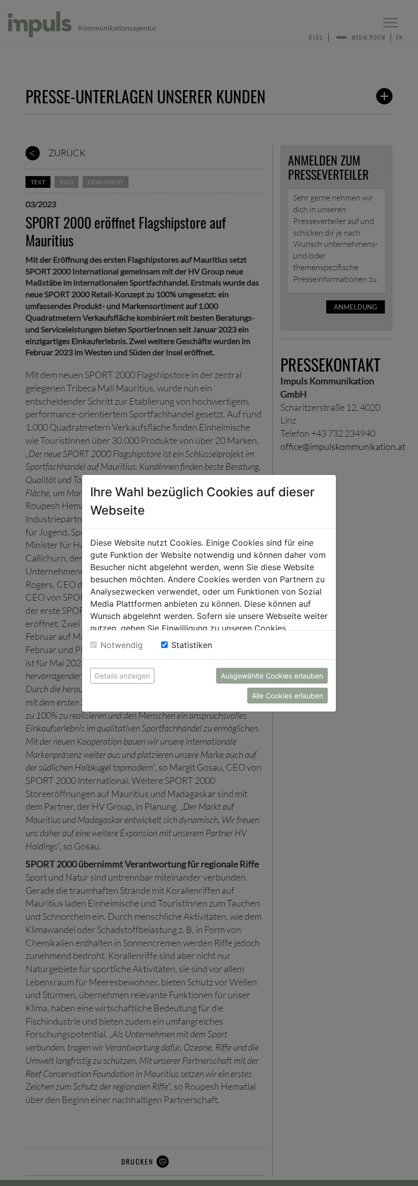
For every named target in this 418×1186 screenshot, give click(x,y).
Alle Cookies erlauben (287, 695)
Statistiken (191, 645)
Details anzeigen (122, 675)
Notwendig (121, 645)
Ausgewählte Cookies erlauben (272, 675)
